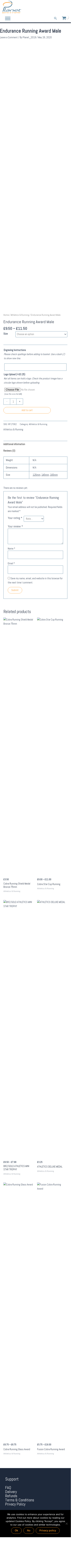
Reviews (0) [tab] (9, 450)
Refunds (11, 1495)
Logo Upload (14, 374)
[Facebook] (56, 7)
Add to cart (27, 410)
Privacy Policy (15, 1504)
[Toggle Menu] (7, 18)
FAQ (8, 1487)
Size (5, 333)
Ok (16, 1530)
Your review (15, 526)
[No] (66, 1523)
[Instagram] (66, 7)
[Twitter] (61, 7)
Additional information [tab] (14, 444)
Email (11, 563)
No (28, 1530)
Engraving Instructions (15, 350)
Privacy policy (47, 1530)
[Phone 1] (51, 7)
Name (11, 548)
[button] (55, 18)
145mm (45, 474)
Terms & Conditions (19, 1500)
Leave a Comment (9, 37)
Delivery (11, 1491)
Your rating (15, 518)
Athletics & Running (20, 315)
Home (6, 315)
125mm (36, 474)
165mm (54, 474)
